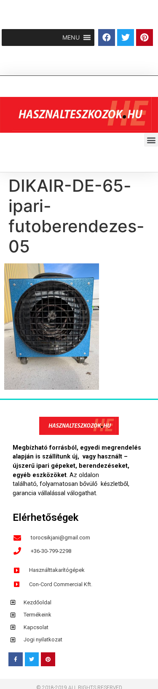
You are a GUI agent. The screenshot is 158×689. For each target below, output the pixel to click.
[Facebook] (106, 37)
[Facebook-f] (15, 659)
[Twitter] (125, 37)
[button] (71, 37)
